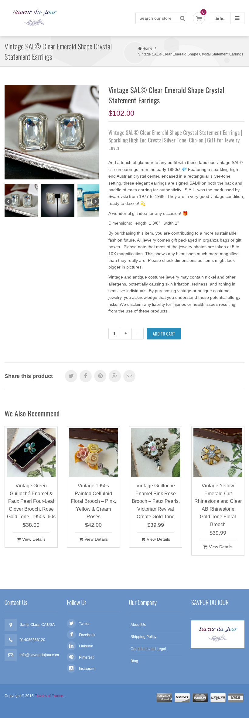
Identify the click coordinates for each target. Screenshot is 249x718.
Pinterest (86, 657)
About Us (138, 625)
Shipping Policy (143, 637)
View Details (34, 539)
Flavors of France (49, 696)
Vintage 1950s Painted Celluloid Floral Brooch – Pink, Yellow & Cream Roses (93, 501)
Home (147, 48)
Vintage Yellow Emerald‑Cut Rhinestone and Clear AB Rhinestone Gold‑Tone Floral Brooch (218, 505)
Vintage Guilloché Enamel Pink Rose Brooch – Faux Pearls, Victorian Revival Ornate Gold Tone (156, 501)
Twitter (84, 624)
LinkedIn (86, 646)
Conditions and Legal (148, 649)
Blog (134, 661)
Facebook (87, 635)
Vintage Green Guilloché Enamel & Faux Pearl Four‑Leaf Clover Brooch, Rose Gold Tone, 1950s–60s (31, 501)
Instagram (87, 668)
